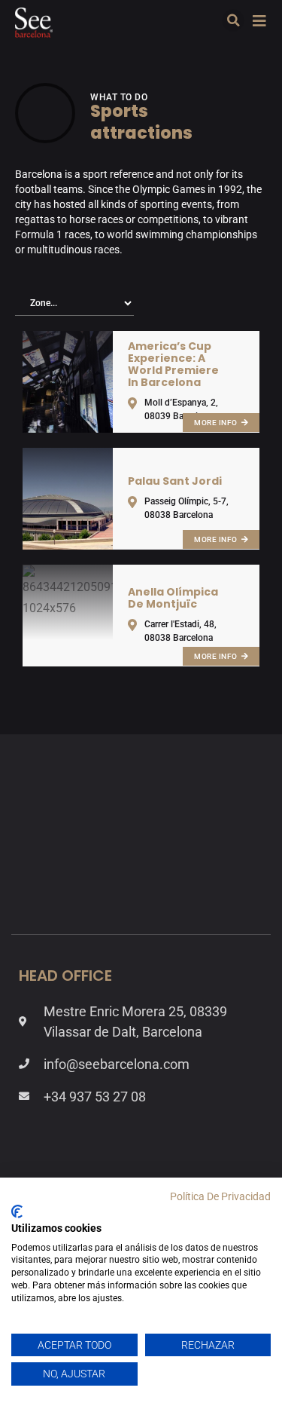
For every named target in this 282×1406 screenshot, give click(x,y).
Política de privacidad (220, 1196)
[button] (233, 20)
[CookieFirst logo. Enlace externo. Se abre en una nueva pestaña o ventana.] (17, 1211)
